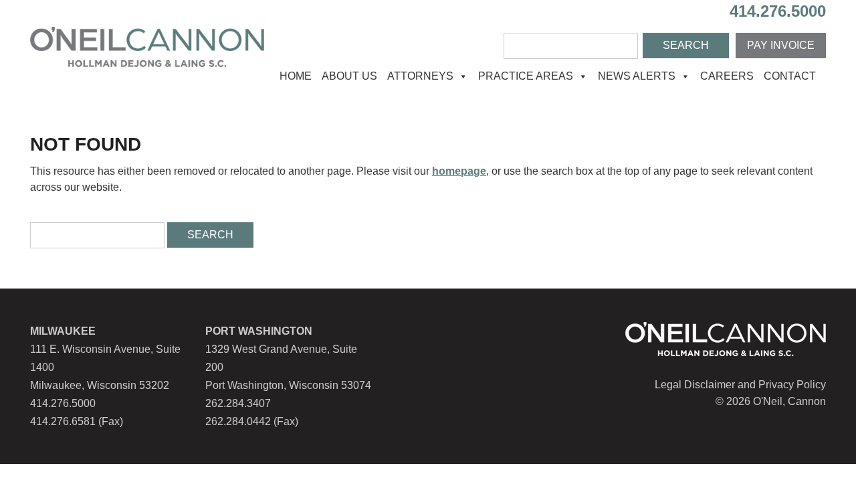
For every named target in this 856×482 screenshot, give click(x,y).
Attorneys (420, 76)
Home (296, 76)
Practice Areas (525, 76)
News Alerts (636, 76)
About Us (349, 76)
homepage (459, 171)
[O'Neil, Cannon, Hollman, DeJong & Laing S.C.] (147, 63)
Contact (790, 76)
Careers (727, 76)
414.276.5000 (778, 11)
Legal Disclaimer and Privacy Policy (740, 384)
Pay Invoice (781, 45)
